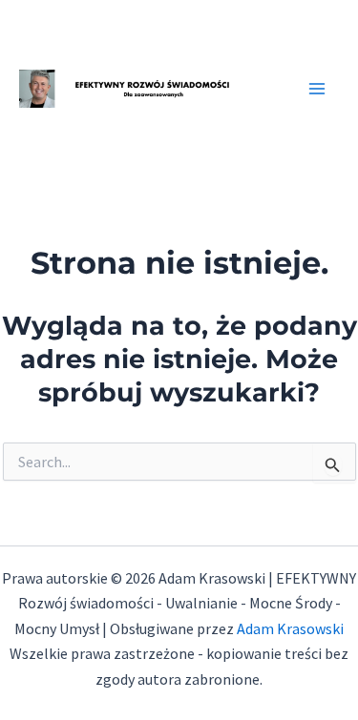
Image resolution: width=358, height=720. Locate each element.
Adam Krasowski (290, 628)
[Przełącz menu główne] (318, 89)
